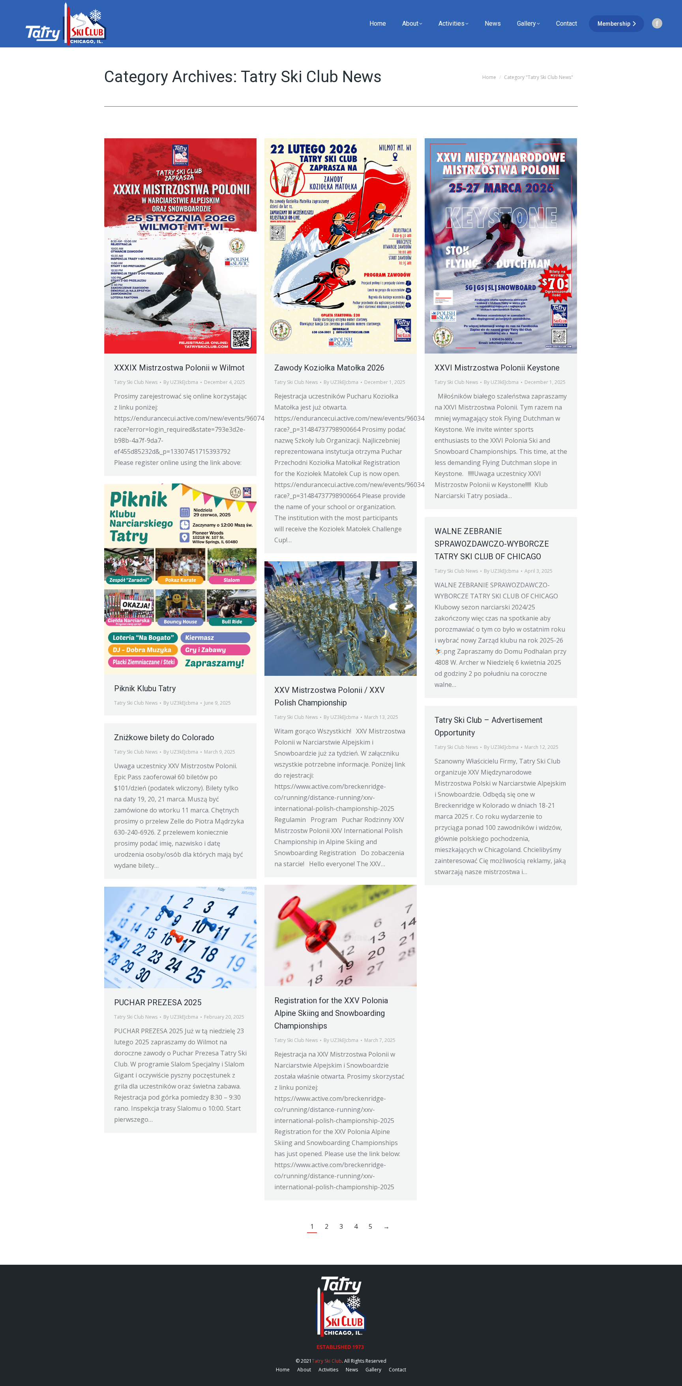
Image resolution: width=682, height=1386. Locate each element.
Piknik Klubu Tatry (145, 688)
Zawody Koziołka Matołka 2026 (329, 367)
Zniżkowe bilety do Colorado (164, 737)
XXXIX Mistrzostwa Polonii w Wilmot (179, 367)
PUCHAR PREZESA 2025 (157, 1002)
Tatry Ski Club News (135, 382)
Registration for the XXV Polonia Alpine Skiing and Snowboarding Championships (331, 1013)
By (180, 382)
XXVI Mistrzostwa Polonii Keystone (497, 367)
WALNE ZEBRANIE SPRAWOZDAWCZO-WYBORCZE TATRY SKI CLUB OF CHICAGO (492, 544)
